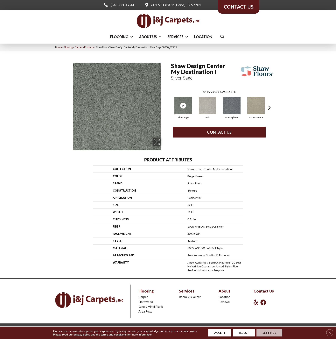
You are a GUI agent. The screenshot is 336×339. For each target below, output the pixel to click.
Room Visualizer (190, 297)
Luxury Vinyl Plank (150, 306)
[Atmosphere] (232, 105)
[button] (131, 36)
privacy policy (82, 334)
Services (175, 37)
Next (269, 102)
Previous (169, 102)
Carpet (78, 47)
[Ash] (207, 105)
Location (203, 37)
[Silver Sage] (183, 105)
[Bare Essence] (256, 105)
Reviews (224, 301)
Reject (244, 332)
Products (89, 47)
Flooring (119, 37)
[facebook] (263, 302)
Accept (219, 332)
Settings (269, 332)
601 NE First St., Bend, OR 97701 (176, 5)
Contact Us (219, 132)
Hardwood (145, 301)
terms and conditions (114, 334)
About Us (148, 37)
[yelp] (256, 302)
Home (58, 47)
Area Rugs (145, 311)
